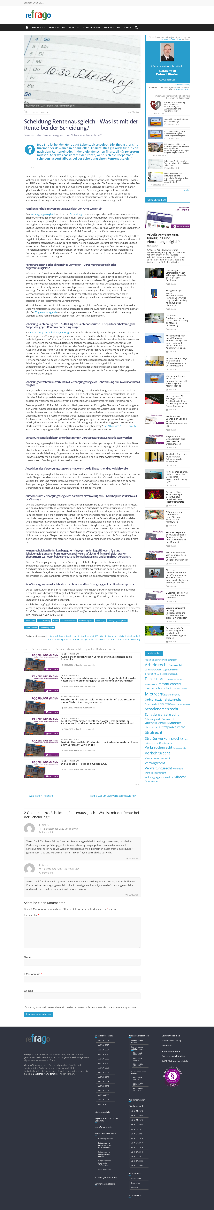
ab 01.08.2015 (103, 1095)
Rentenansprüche (68, 620)
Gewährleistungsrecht (176, 679)
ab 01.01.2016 (103, 1090)
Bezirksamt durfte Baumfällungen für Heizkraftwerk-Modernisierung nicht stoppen (176, 633)
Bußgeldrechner (104, 1145)
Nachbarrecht (172, 694)
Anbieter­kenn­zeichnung (128, 639)
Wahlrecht (178, 768)
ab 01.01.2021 (103, 1063)
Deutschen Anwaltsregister (46, 1073)
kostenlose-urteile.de (171, 1051)
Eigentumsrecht (170, 669)
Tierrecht (186, 739)
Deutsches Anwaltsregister (173, 1056)
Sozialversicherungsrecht (157, 722)
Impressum (167, 1045)
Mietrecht (74, 27)
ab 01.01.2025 (103, 1045)
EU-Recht (161, 674)
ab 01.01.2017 (103, 1086)
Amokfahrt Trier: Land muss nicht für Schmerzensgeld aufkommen (176, 458)
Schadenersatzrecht (161, 708)
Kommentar (31, 915)
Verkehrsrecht (91, 27)
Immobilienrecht (169, 684)
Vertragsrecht (155, 763)
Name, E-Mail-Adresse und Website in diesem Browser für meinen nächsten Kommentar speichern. (82, 1007)
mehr (187, 190)
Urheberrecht (166, 743)
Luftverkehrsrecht (180, 688)
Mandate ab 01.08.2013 (137, 1059)
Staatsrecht (175, 722)
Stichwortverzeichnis (171, 1035)
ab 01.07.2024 (137, 1120)
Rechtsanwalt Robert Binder (171, 39)
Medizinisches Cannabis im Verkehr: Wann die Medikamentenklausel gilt (177, 421)
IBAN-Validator (135, 1195)
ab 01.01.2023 (103, 1054)
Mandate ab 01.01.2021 (137, 1054)
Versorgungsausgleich (43, 214)
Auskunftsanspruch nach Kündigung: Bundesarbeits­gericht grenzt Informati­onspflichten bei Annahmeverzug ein (176, 341)
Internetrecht (112, 27)
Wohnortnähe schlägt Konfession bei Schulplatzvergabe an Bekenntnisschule (176, 362)
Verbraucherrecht (158, 747)
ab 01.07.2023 (137, 1124)
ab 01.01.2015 (103, 1099)
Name (28, 957)
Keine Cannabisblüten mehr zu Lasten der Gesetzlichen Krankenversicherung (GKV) (177, 476)
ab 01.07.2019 (103, 1072)
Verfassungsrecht (179, 748)
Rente (55, 620)
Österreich (135, 1183)
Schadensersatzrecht (162, 714)
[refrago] (27, 27)
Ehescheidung (44, 620)
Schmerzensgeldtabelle (105, 1183)
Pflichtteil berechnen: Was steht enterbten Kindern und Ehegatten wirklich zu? (177, 556)
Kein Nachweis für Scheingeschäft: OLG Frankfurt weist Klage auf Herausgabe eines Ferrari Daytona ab (176, 401)
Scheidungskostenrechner (106, 1177)
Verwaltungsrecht (158, 768)
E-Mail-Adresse (33, 974)
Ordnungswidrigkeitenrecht (163, 699)
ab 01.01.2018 (103, 1081)
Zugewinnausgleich (46, 312)
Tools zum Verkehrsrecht (106, 1133)
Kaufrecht (166, 688)
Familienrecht (57, 27)
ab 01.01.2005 (137, 1161)
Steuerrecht (152, 727)
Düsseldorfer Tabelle (104, 1035)
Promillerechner (104, 1169)
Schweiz (134, 1187)
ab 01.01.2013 (103, 1104)
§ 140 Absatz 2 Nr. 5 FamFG (120, 426)
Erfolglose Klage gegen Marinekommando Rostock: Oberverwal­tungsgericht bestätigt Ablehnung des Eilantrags (177, 298)
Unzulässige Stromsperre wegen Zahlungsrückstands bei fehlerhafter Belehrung (176, 275)
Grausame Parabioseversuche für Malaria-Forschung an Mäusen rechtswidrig (177, 320)
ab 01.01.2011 (137, 1156)
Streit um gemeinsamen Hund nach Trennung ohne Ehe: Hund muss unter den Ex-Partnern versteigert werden (177, 576)
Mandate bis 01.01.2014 (138, 1084)
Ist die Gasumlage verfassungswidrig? (114, 795)
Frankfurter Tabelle (103, 1127)
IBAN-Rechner (135, 1173)
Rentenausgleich (86, 620)
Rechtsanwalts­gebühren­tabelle (138, 1048)
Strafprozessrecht (173, 727)
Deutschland (136, 1178)
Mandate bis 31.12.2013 (138, 1089)
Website (28, 990)
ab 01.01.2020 (103, 1068)
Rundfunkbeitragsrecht (180, 704)
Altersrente (30, 620)
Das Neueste (39, 27)
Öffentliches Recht (153, 781)
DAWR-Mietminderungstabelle (175, 1061)
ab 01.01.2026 (103, 1040)
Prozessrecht (151, 704)
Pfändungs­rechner (137, 1099)
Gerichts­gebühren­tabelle (138, 1073)
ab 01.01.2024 (103, 1050)
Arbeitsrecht (156, 664)
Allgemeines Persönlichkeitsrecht (161, 659)
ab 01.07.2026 (137, 1111)
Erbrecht (150, 673)
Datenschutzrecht (153, 669)
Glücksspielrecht (151, 684)
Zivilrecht (179, 777)
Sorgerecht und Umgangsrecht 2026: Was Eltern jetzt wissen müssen (176, 440)
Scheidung (76, 214)
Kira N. (45, 825)
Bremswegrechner (105, 1138)
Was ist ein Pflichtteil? (40, 795)
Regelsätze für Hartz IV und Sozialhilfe (107, 1119)
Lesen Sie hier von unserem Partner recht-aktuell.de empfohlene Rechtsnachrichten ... (72, 649)
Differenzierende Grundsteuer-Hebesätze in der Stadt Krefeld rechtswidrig (174, 517)
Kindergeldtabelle (102, 1112)
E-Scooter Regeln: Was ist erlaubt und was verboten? (177, 595)
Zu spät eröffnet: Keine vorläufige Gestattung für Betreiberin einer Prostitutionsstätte (175, 497)
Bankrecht (175, 665)
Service (127, 27)
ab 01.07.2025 (137, 1115)
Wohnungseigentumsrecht (158, 777)
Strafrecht (153, 732)
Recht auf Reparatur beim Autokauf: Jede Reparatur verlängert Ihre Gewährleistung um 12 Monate (176, 537)
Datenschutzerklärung (171, 1040)
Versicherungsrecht (157, 758)
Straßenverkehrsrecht (163, 738)
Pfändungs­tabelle (136, 1106)
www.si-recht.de (167, 79)
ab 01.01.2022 (103, 1059)
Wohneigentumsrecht (155, 772)
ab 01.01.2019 (103, 1077)
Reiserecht (164, 704)
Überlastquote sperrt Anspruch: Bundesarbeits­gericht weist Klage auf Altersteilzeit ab (176, 381)
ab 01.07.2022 (137, 1129)
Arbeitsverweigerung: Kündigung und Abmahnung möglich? (163, 238)
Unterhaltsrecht (152, 743)
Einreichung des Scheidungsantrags (50, 332)
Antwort (133, 858)
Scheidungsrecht (47, 627)
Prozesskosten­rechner (137, 1041)
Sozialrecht (168, 719)
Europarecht (172, 674)
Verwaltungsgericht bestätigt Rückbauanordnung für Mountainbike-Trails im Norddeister (176, 613)
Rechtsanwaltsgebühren (139, 1035)
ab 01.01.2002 (137, 1165)
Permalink (47, 832)
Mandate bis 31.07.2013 (138, 1065)
